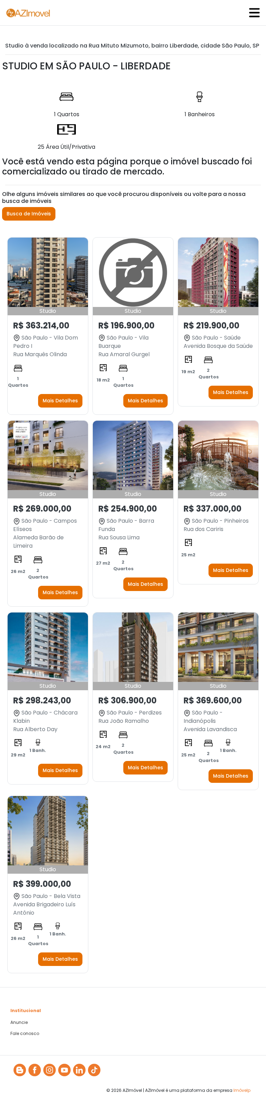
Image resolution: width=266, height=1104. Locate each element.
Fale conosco (24, 1034)
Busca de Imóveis (29, 213)
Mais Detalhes (60, 400)
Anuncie (19, 1022)
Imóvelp (241, 1090)
